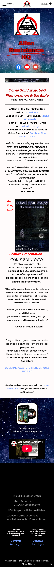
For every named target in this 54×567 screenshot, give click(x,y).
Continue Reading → (16, 542)
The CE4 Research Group (27, 496)
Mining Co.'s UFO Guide (33, 117)
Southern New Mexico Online (32, 134)
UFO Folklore (31, 112)
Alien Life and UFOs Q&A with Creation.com (27, 503)
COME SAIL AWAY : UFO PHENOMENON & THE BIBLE (27, 369)
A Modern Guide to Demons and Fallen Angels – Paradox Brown (26, 517)
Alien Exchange (30, 126)
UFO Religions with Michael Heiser (26, 510)
